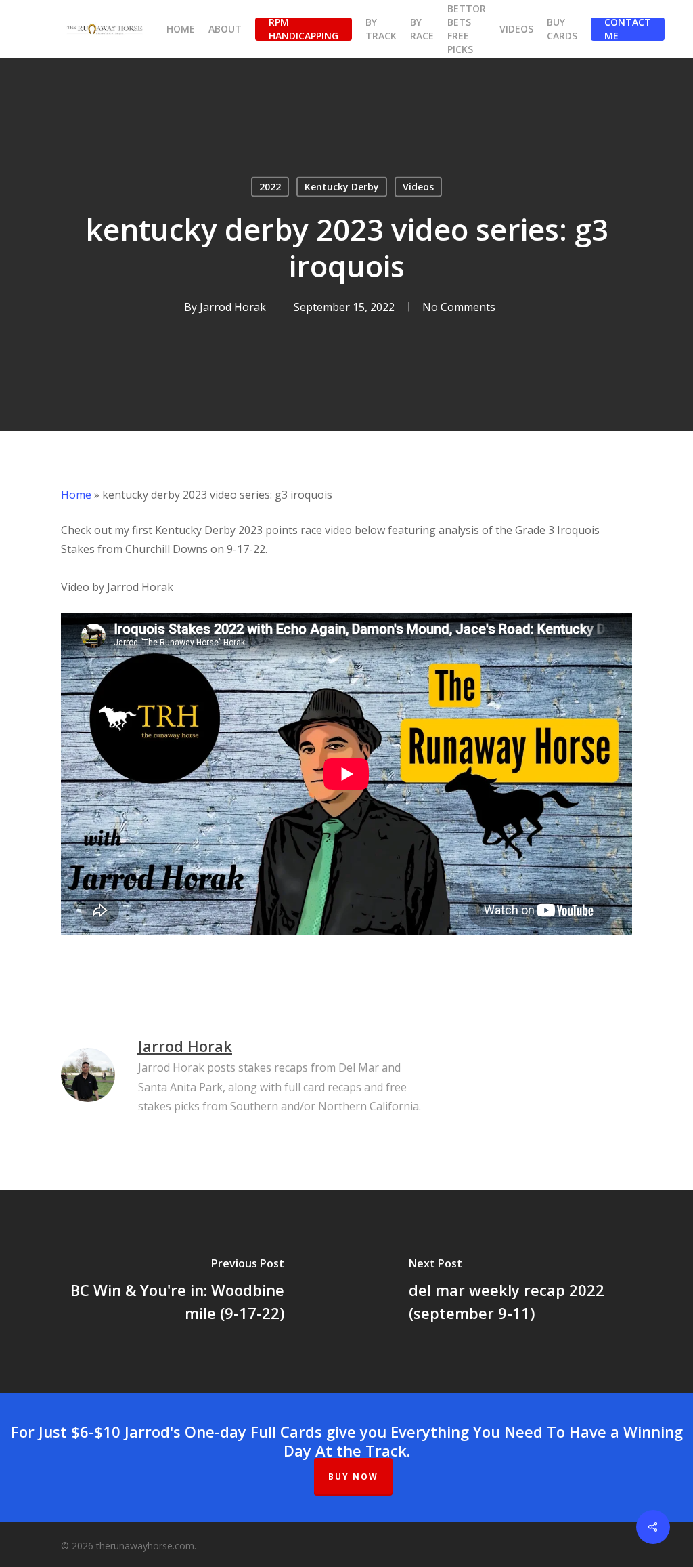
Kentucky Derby (342, 186)
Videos (418, 186)
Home (76, 494)
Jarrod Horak (233, 307)
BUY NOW (353, 1476)
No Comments (458, 307)
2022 (270, 186)
